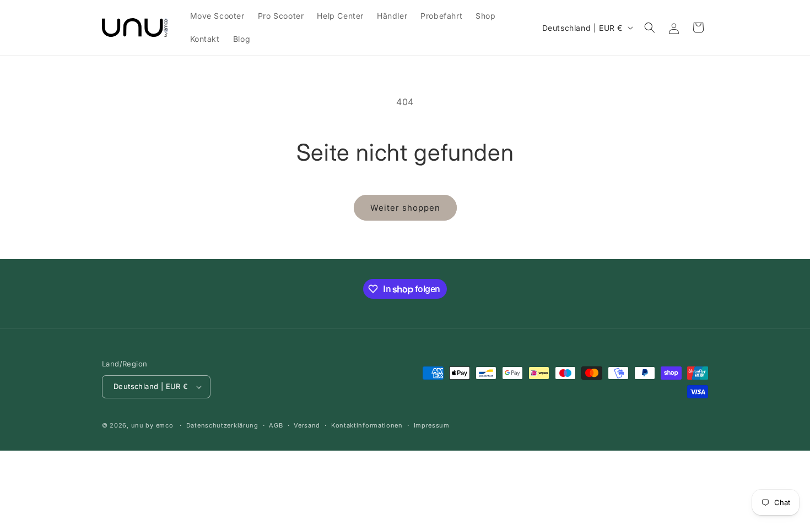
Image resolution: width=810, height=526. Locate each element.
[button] (650, 27)
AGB (276, 425)
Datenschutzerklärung (222, 425)
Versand (307, 425)
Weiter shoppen (405, 207)
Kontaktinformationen (367, 425)
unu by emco (152, 425)
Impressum (432, 425)
